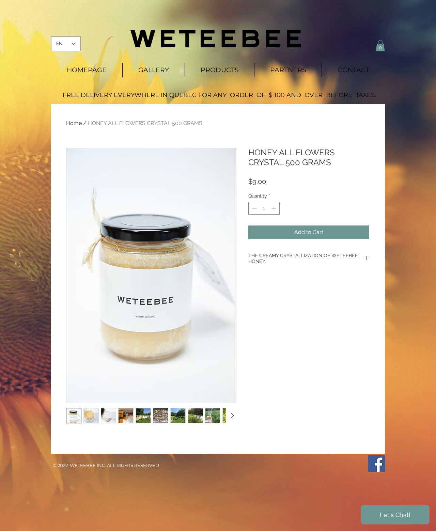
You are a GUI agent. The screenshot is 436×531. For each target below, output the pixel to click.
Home (74, 123)
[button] (380, 45)
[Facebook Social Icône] (376, 463)
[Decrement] (253, 208)
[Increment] (274, 208)
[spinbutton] (264, 208)
